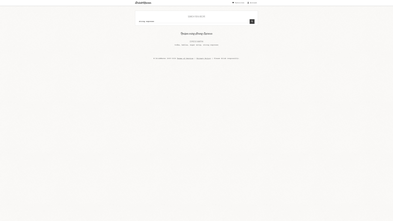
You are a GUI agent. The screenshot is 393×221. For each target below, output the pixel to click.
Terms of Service (185, 58)
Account (253, 3)
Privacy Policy (203, 58)
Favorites (239, 3)
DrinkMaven (143, 2)
